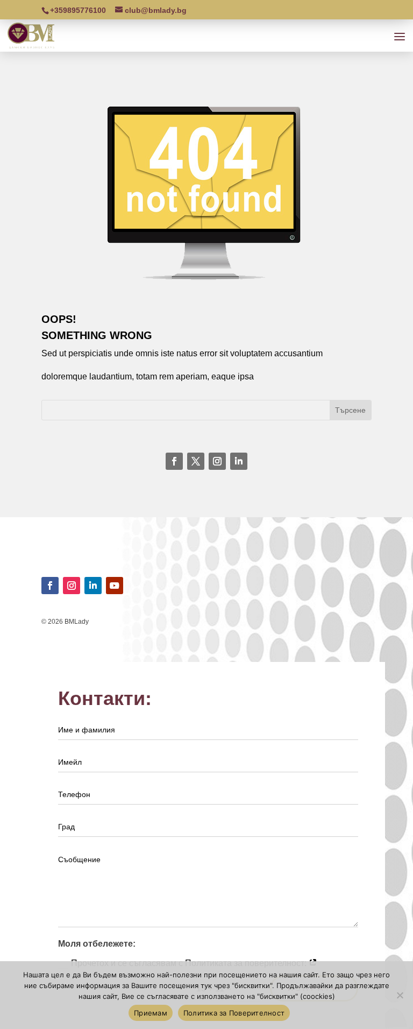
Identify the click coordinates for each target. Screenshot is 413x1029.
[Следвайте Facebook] (174, 461)
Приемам (150, 1013)
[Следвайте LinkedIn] (238, 461)
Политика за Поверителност (233, 1013)
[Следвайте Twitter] (195, 461)
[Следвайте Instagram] (217, 461)
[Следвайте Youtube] (114, 585)
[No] (399, 995)
